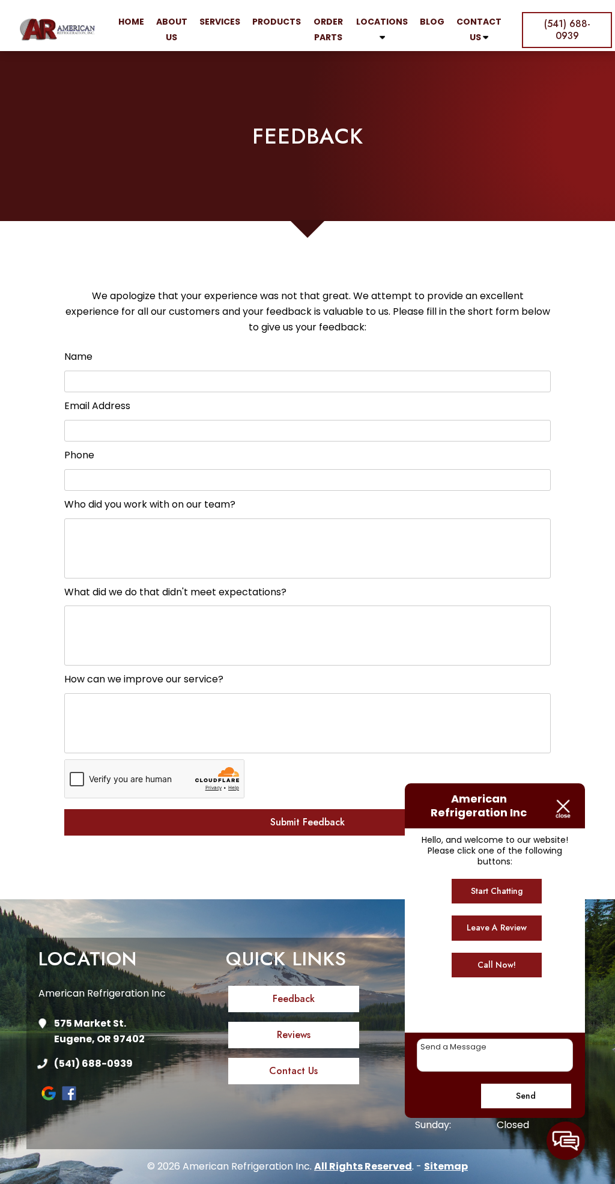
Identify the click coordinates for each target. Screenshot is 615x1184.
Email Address (97, 406)
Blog (432, 22)
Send (526, 1096)
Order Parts (328, 29)
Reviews (294, 1035)
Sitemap (446, 1166)
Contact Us (478, 29)
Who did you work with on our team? (149, 504)
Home (131, 22)
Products (276, 22)
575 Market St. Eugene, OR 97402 (99, 1031)
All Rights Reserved (363, 1166)
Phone (79, 455)
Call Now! (496, 965)
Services (219, 22)
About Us (171, 29)
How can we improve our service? (143, 679)
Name (78, 356)
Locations (382, 22)
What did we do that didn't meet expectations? (175, 592)
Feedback (294, 999)
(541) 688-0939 (93, 1063)
